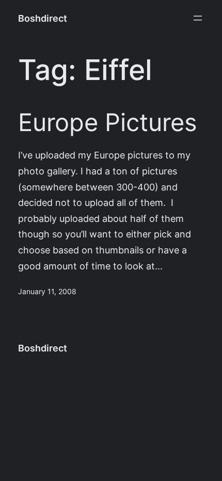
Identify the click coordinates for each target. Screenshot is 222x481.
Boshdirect (42, 18)
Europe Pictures (107, 122)
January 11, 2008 (47, 291)
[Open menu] (198, 18)
